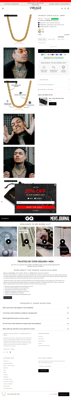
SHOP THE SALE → (35, 207)
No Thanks (35, 210)
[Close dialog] (55, 185)
